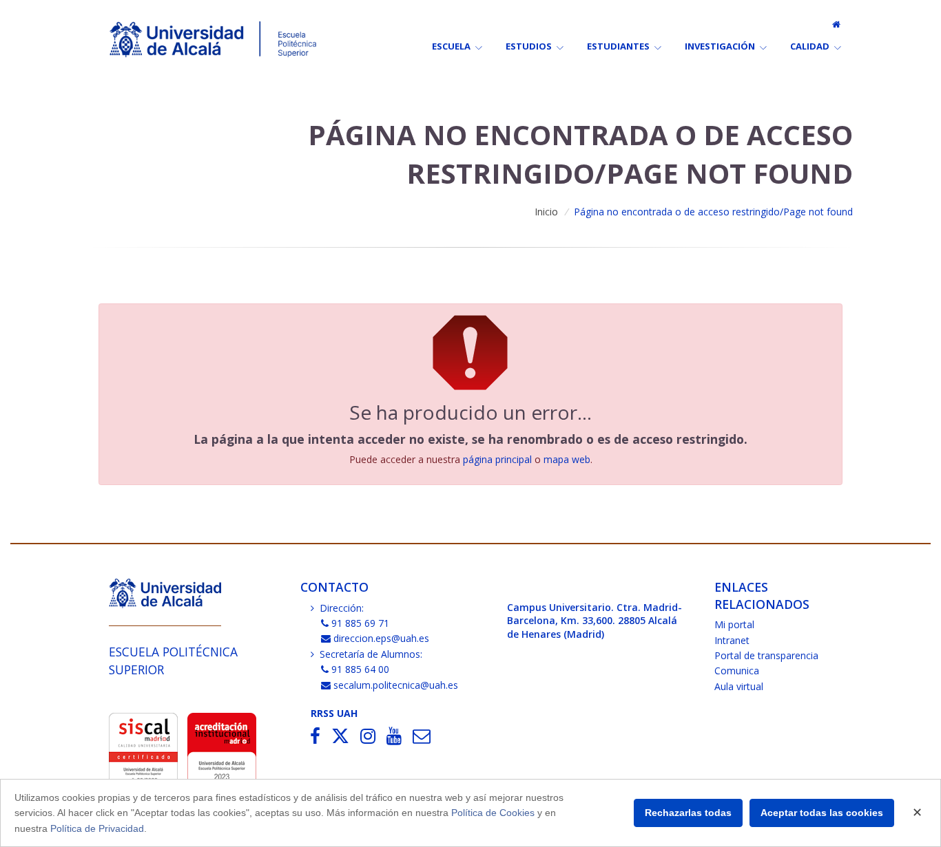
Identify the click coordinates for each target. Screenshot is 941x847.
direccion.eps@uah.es (381, 638)
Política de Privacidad (97, 828)
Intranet (731, 640)
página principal (497, 459)
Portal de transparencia (766, 655)
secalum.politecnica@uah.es (395, 684)
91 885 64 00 (360, 669)
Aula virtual (738, 686)
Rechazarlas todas (688, 812)
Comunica (736, 670)
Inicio (546, 211)
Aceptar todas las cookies (822, 812)
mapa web (567, 459)
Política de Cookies (493, 812)
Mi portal (734, 624)
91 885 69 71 (360, 623)
